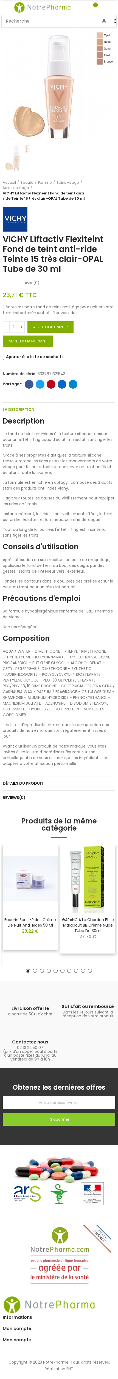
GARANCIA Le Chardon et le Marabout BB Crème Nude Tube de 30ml (88, 925)
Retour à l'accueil (104, 190)
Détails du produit (23, 783)
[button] (28, 971)
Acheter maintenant (28, 341)
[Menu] (4, 7)
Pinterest (51, 384)
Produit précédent (97, 190)
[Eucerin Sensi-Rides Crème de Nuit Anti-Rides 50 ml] (30, 879)
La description (18, 409)
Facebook (29, 384)
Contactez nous (30, 1042)
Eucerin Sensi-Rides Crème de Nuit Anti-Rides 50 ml (30, 922)
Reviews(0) (14, 797)
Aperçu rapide (44, 865)
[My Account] (103, 7)
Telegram (73, 384)
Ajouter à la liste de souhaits (35, 356)
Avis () (32, 283)
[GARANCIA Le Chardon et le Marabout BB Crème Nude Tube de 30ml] (87, 879)
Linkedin (62, 384)
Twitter (40, 384)
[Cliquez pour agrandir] (12, 133)
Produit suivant (111, 190)
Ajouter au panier (50, 326)
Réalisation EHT (59, 1369)
